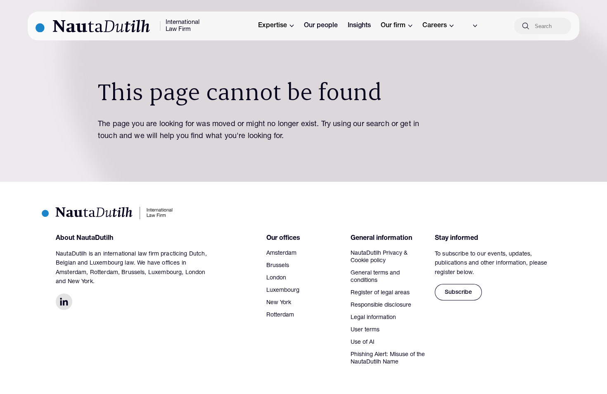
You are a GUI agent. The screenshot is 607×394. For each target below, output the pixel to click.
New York (278, 303)
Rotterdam (280, 315)
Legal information (373, 318)
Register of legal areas (380, 293)
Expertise (272, 26)
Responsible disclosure (381, 305)
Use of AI (363, 342)
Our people (321, 26)
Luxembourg (282, 290)
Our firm (393, 26)
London (276, 278)
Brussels (277, 266)
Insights (359, 26)
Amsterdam (281, 253)
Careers (434, 26)
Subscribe (458, 293)
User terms (365, 330)
